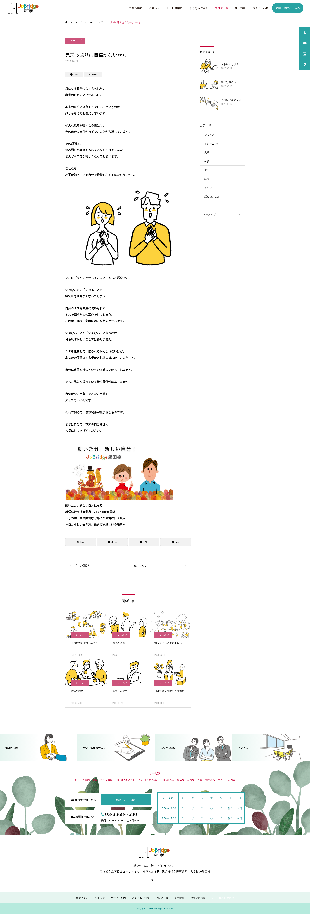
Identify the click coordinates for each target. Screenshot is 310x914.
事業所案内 (135, 8)
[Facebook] (157, 880)
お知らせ (154, 8)
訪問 (206, 179)
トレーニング (75, 40)
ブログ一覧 (221, 8)
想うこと (209, 135)
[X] (152, 880)
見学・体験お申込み (288, 8)
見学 (206, 152)
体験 (206, 161)
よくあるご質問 (198, 8)
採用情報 (240, 8)
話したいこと (211, 196)
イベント (209, 187)
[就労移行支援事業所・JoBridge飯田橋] (24, 8)
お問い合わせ (260, 8)
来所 (206, 170)
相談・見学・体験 (126, 799)
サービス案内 (174, 8)
